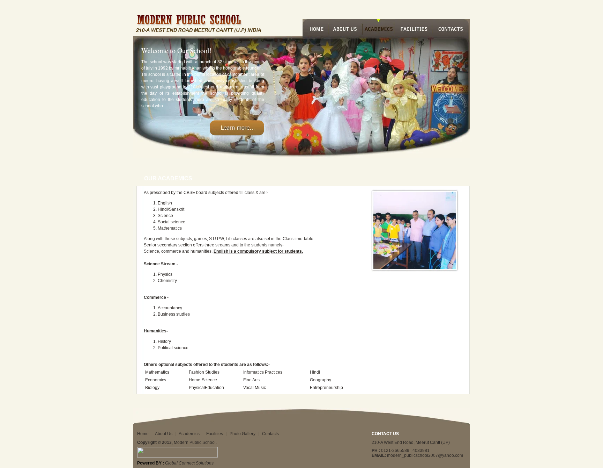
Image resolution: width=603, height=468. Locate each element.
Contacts (270, 433)
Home (143, 433)
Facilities (214, 433)
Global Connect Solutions (189, 463)
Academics (189, 433)
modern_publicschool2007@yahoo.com (425, 455)
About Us (163, 433)
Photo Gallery (242, 433)
